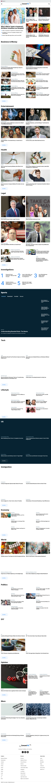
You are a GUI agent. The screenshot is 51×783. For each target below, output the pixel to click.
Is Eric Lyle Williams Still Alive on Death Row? (11, 244)
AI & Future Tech (4, 375)
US (1, 776)
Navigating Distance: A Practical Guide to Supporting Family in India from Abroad (18, 74)
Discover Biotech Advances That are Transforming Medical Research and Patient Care (12, 378)
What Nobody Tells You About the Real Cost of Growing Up (18, 95)
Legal (37, 249)
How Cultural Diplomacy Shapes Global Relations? (37, 573)
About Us (41, 760)
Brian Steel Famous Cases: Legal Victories (10, 219)
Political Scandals (14, 606)
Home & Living (28, 716)
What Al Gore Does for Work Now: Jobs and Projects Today (18, 596)
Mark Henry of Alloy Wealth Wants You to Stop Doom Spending (33, 677)
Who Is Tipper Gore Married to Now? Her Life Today (31, 20)
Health (2, 164)
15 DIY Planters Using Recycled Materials (10, 653)
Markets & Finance (14, 72)
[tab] (3, 296)
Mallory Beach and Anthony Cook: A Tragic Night (12, 455)
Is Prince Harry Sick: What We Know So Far (35, 140)
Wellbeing (27, 164)
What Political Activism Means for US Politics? (43, 602)
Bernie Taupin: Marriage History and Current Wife (11, 35)
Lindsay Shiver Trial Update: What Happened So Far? (31, 36)
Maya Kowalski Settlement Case (33, 219)
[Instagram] (23, 752)
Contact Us (42, 765)
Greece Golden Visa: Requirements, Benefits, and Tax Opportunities (17, 515)
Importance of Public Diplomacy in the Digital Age (12, 573)
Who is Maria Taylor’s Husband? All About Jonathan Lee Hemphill (12, 27)
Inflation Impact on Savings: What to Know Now (18, 522)
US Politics (38, 587)
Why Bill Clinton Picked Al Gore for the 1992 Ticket (43, 596)
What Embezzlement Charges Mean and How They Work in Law (17, 259)
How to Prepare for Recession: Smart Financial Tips (42, 515)
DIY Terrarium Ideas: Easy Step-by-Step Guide (36, 635)
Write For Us (42, 769)
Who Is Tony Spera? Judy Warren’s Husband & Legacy (12, 30)
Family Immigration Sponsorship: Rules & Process (12, 483)
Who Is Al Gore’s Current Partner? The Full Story (43, 20)
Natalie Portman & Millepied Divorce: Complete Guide (41, 402)
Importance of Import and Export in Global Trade (18, 529)
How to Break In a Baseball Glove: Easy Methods (45, 315)
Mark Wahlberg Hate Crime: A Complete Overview (12, 438)
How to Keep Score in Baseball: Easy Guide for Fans (45, 328)
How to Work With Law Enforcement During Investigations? (27, 275)
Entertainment (3, 760)
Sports (2, 767)
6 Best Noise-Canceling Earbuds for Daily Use (36, 377)
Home (41, 758)
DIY (1, 634)
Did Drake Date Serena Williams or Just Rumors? (18, 395)
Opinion (2, 689)
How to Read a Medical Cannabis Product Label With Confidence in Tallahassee (37, 167)
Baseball (2, 329)
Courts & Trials (28, 33)
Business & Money (4, 66)
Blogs (41, 763)
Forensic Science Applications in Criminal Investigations (11, 283)
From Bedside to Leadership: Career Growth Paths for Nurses (32, 693)
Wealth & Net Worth (39, 79)
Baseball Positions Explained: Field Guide (44, 321)
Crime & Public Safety (5, 436)
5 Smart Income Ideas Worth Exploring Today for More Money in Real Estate (12, 68)
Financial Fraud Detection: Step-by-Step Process (11, 275)
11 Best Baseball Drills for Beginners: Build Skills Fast (45, 308)
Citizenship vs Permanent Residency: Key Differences (38, 500)
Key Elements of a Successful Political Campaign (17, 589)
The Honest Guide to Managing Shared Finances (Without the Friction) (42, 88)
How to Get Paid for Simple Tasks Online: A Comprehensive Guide (42, 95)
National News (3, 454)
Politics (12, 587)
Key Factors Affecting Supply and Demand (42, 522)
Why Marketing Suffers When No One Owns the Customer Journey (17, 81)
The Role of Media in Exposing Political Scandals (17, 608)
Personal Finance (39, 72)
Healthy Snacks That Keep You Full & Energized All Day (13, 556)
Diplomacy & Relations (30, 554)
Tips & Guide (3, 716)
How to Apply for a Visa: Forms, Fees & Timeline (11, 500)
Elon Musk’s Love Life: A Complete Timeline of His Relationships (12, 33)
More (4, 778)
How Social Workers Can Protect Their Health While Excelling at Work (45, 693)
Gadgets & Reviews (29, 375)
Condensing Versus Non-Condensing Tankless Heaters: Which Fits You (36, 718)
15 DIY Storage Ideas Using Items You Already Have (37, 653)
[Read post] (6, 74)
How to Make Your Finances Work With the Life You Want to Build (42, 74)
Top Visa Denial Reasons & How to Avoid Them (36, 483)
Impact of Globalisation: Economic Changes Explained (43, 529)
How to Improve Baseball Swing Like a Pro (45, 301)
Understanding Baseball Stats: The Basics (14, 331)
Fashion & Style (14, 407)
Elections (22, 763)
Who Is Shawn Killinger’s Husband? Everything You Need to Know (18, 402)
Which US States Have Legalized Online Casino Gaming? (13, 690)
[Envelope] (28, 752)
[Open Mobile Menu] (1, 3)
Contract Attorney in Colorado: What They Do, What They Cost (17, 252)
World (2, 554)
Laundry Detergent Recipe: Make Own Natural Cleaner (13, 635)
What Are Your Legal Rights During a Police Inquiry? (27, 283)
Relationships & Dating (5, 24)
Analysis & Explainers (32, 674)
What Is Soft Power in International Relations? (36, 556)
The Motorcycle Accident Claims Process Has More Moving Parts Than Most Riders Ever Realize (42, 252)
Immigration (3, 499)
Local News (28, 454)
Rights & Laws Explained (15, 249)
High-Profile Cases (4, 243)
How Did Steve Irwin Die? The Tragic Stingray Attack (17, 409)
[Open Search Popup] (49, 3)
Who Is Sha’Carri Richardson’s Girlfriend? (42, 409)
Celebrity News (3, 121)
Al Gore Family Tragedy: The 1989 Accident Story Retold (43, 589)
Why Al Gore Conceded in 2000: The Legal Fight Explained (17, 602)
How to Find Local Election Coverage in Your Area (37, 455)
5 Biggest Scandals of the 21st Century (42, 608)
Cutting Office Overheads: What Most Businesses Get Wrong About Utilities (18, 88)
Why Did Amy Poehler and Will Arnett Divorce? (42, 395)
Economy (12, 512)
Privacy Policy (42, 767)
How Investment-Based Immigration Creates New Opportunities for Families (37, 68)
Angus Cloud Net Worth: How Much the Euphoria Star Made (42, 81)
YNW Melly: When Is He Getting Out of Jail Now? (43, 36)
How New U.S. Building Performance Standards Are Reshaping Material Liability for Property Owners (42, 260)
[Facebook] (25, 752)
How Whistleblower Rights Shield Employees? (43, 275)
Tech (2, 355)
